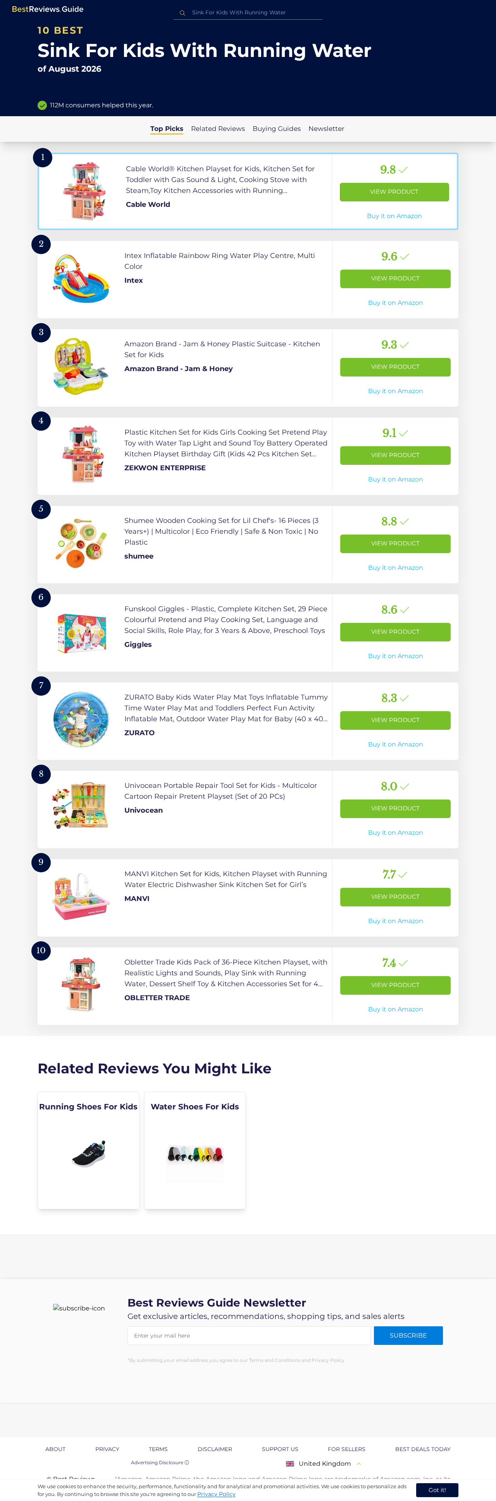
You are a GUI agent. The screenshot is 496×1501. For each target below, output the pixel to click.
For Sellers (346, 1449)
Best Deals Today (423, 1449)
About (55, 1449)
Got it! (437, 1490)
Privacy (107, 1449)
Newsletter (326, 128)
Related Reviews (218, 128)
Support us (280, 1449)
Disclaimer (215, 1449)
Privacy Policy (216, 1494)
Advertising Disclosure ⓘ (160, 1462)
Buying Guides (277, 128)
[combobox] (248, 12)
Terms (158, 1449)
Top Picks (166, 128)
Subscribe (408, 1335)
